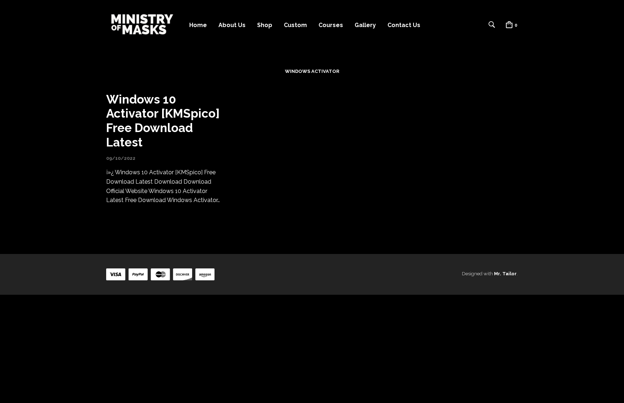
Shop (264, 25)
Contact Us (403, 25)
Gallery (365, 25)
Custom (295, 25)
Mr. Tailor (505, 273)
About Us (232, 25)
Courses (330, 25)
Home (198, 25)
